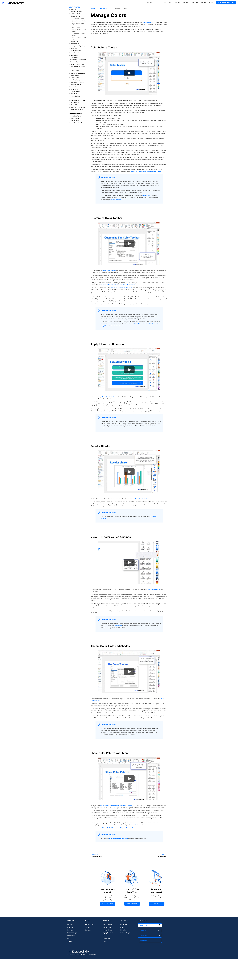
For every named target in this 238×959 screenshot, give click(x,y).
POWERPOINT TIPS (75, 114)
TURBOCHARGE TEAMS (76, 100)
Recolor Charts (76, 27)
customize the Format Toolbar (118, 838)
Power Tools (146, 195)
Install (156, 903)
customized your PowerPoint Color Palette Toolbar (116, 805)
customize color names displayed (121, 288)
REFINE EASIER (73, 71)
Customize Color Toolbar (79, 21)
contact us (118, 625)
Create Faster (105, 8)
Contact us (136, 825)
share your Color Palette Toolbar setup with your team (118, 285)
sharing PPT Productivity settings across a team (146, 171)
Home (93, 8)
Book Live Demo (107, 903)
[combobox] (156, 2)
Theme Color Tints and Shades (78, 34)
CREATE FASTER (74, 7)
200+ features (147, 22)
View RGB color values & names (79, 30)
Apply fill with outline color (78, 24)
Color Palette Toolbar (78, 18)
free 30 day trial (116, 199)
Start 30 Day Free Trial (226, 2)
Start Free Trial (132, 903)
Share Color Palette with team (79, 38)
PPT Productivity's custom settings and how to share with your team (123, 828)
